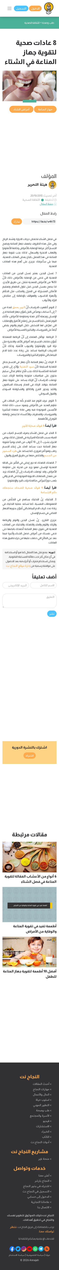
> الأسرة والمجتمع (40, 1115)
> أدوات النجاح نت (41, 1142)
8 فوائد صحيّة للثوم (33, 425)
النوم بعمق (18, 307)
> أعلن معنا (45, 1175)
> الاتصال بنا (44, 1207)
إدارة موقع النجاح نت (18, 565)
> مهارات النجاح (42, 1089)
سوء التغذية (27, 366)
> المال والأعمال (42, 1094)
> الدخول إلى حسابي (39, 1196)
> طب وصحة (43, 1110)
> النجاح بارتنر (43, 1180)
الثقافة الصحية (31, 199)
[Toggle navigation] (9, 8)
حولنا (47, 1255)
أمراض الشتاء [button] (21, 109)
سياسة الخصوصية (35, 1255)
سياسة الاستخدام (17, 1255)
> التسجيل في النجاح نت (37, 1191)
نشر (51, 613)
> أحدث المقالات (42, 1084)
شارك (16, 221)
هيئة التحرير (37, 184)
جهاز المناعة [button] (45, 109)
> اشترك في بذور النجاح (37, 1186)
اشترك (30, 755)
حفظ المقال (47, 203)
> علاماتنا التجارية (41, 1202)
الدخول (35, 8)
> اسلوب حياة (43, 1099)
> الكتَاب (46, 1136)
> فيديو (47, 1121)
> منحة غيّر (44, 1158)
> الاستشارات (43, 1126)
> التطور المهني (42, 1105)
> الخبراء (46, 1131)
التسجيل (21, 8)
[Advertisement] (29, 143)
